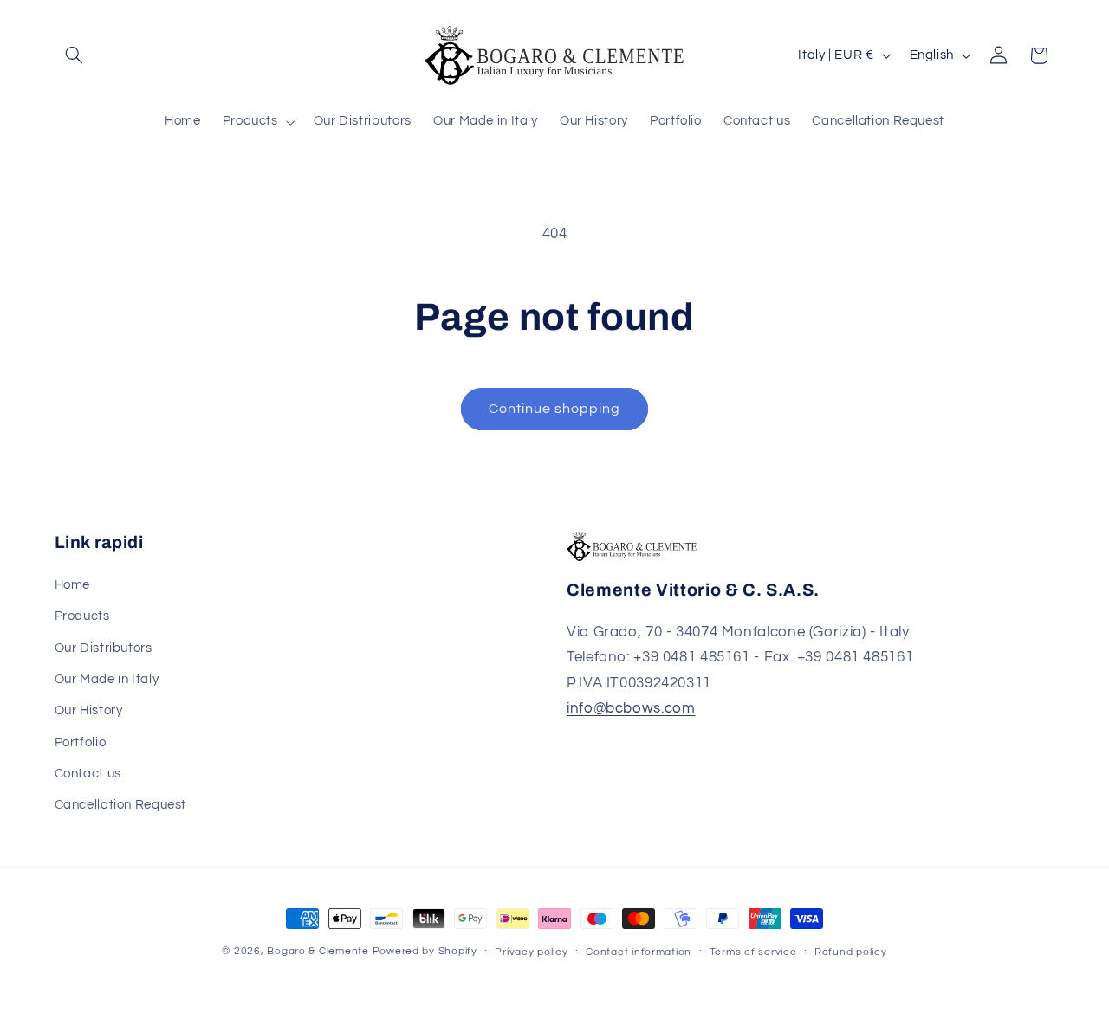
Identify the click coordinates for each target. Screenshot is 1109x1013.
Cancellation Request (121, 804)
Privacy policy (531, 952)
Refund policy (850, 952)
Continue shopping (555, 409)
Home (73, 584)
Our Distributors (103, 648)
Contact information (638, 952)
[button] (74, 55)
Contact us (88, 773)
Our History (89, 710)
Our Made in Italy (107, 679)
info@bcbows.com (631, 708)
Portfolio (81, 742)
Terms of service (753, 952)
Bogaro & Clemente (318, 951)
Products (82, 616)
